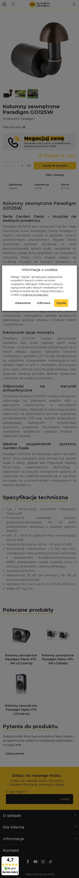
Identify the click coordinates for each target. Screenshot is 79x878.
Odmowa (43, 303)
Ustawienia (22, 303)
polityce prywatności (35, 294)
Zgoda (61, 303)
